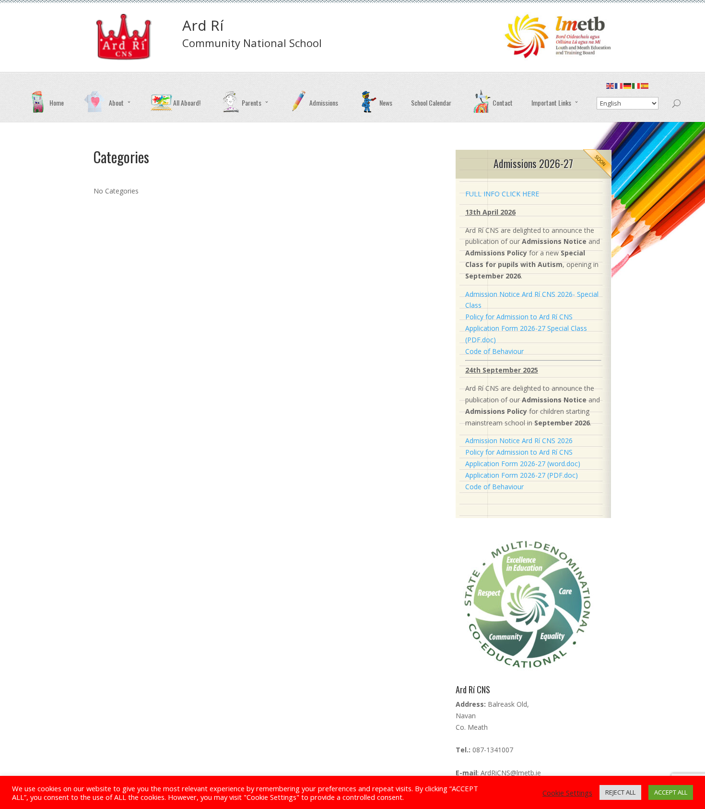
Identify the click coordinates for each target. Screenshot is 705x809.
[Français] (619, 88)
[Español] (645, 88)
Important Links (551, 102)
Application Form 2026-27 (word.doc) (522, 463)
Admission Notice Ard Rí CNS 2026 (519, 440)
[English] (610, 88)
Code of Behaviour (494, 351)
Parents (251, 102)
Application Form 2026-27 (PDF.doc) (521, 475)
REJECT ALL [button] (620, 792)
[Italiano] (636, 88)
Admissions (323, 102)
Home (56, 102)
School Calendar (431, 102)
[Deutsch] (627, 88)
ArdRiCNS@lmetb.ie (511, 772)
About (116, 102)
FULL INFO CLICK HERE (502, 193)
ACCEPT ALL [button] (670, 792)
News (385, 102)
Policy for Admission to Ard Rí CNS (519, 316)
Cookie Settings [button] (567, 792)
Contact (503, 102)
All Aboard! (186, 102)
